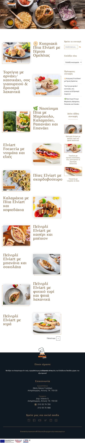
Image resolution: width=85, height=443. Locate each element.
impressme (32, 431)
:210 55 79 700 (44, 404)
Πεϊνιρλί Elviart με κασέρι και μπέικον (43, 233)
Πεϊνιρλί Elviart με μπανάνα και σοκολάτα (15, 261)
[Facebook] (34, 420)
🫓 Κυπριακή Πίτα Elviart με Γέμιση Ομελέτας (46, 50)
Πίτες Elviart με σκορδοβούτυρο (47, 178)
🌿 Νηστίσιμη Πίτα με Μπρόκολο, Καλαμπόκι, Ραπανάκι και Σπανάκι (45, 118)
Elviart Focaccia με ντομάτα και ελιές (14, 151)
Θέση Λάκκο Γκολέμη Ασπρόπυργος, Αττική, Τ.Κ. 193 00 (42, 388)
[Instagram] (29, 420)
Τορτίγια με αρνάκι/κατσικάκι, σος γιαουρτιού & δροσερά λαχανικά (16, 82)
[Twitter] (45, 420)
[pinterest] (56, 420)
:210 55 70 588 (44, 408)
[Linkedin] (50, 420)
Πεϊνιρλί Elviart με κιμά (12, 320)
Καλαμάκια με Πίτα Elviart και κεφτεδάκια (16, 204)
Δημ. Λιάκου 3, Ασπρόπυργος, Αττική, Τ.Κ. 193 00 (42, 398)
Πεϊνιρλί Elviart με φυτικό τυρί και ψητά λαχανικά (43, 292)
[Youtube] (39, 420)
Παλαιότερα (51, 338)
